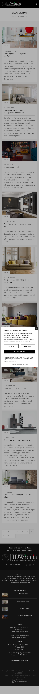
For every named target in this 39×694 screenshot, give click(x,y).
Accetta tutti (19, 351)
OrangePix (25, 364)
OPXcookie (14, 364)
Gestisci (27, 346)
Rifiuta (11, 346)
